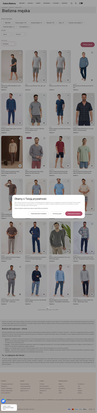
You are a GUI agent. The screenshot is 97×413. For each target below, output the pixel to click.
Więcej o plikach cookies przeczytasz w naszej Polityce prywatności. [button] (31, 208)
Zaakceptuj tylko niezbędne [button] (39, 213)
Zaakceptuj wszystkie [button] (74, 213)
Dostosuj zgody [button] (57, 213)
